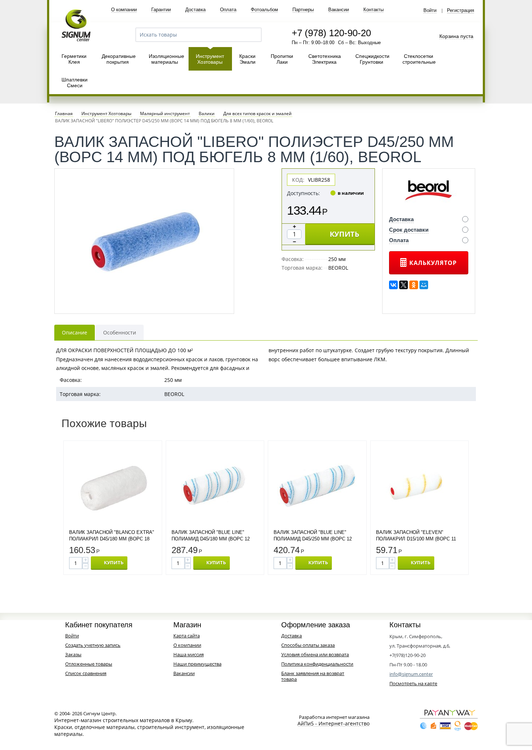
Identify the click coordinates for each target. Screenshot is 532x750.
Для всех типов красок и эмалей (257, 114)
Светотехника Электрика (324, 59)
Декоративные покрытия (119, 59)
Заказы (73, 654)
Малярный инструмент (165, 114)
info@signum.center (411, 674)
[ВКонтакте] (393, 285)
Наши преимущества (197, 664)
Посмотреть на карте (413, 683)
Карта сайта (186, 635)
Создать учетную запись (93, 645)
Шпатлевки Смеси (75, 82)
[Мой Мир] (423, 285)
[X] (403, 285)
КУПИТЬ (344, 234)
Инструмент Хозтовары (210, 59)
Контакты (373, 9)
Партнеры (303, 9)
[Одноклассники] (413, 285)
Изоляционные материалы (166, 59)
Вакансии (338, 9)
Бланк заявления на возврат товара (312, 676)
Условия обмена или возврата (315, 654)
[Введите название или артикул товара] (253, 34)
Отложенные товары (88, 664)
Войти (429, 10)
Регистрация (460, 10)
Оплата (228, 9)
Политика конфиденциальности (317, 664)
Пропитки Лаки (282, 59)
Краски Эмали (247, 59)
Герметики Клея (74, 59)
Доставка (195, 9)
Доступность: (303, 193)
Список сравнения (85, 673)
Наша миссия (188, 654)
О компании (124, 9)
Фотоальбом (264, 9)
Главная (64, 114)
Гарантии (161, 9)
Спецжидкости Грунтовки (372, 59)
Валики (207, 114)
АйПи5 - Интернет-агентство (333, 723)
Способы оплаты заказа (308, 645)
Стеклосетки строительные (419, 59)
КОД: (298, 179)
